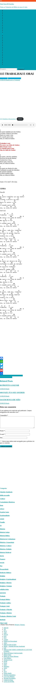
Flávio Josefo (7, 55)
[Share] (18, 373)
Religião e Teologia (6, 586)
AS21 (5, 50)
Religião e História (5, 582)
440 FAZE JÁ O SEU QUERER (12, 393)
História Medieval (5, 552)
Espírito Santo (4, 512)
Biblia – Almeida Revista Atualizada (14, 29)
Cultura (2, 499)
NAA (5, 45)
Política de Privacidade (10, 24)
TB (5, 12)
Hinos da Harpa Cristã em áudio (13, 35)
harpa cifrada (4, 78)
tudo (8, 80)
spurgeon (3, 593)
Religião (2, 576)
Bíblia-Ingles (7, 37)
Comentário (4, 415)
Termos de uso (8, 42)
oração (2, 562)
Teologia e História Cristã (8, 616)
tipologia (2, 619)
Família (2, 522)
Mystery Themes (20, 624)
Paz (1, 566)
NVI (5, 20)
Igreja (2, 556)
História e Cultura (5, 546)
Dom (1, 505)
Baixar (20, 119)
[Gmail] (18, 370)
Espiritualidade (5, 515)
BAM (5, 44)
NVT (5, 13)
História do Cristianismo (7, 539)
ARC (5, 15)
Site (1, 437)
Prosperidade (4, 569)
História (2, 529)
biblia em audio (5, 495)
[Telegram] (18, 367)
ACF (5, 54)
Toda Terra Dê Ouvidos (7, 4)
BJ (4, 52)
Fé (1, 525)
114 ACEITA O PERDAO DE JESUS (11, 375)
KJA (5, 19)
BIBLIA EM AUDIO (10, 27)
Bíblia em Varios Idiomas (11, 39)
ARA (5, 25)
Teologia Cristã (5, 606)
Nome (2, 431)
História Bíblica (5, 535)
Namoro (2, 559)
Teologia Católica (5, 603)
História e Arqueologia (7, 542)
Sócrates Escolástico (10, 60)
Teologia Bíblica (5, 599)
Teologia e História (6, 613)
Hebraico (6, 49)
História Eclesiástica (9, 57)
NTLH (6, 17)
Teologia (2, 596)
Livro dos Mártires (9, 59)
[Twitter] (18, 364)
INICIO (6, 10)
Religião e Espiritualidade (8, 579)
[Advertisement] (18, 99)
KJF (5, 30)
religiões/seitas (4, 589)
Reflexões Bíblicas (5, 572)
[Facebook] (18, 358)
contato (6, 22)
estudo (2, 519)
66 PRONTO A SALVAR (9, 385)
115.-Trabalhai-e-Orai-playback (8, 119)
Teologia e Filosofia (6, 609)
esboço (2, 509)
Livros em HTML (9, 64)
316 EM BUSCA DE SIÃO (10, 400)
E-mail (2, 434)
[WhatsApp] (18, 361)
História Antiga (5, 532)
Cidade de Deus (8, 62)
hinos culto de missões (14, 78)
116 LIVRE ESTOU (6, 377)
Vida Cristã (3, 623)
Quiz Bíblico (7, 40)
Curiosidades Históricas (7, 502)
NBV (5, 47)
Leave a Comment (14, 80)
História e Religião (5, 549)
